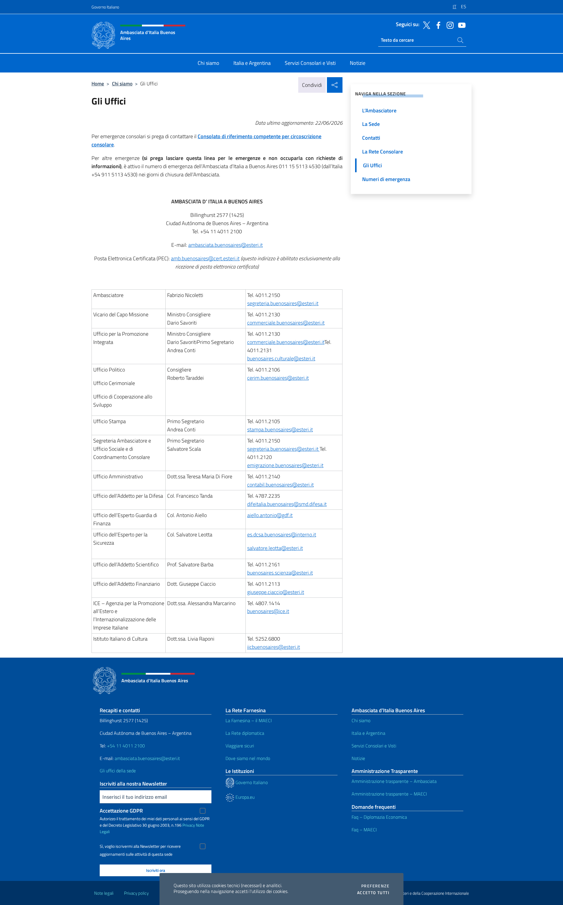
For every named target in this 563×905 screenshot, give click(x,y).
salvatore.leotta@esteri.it (275, 548)
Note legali (103, 893)
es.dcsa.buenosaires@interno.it (281, 534)
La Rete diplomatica (244, 733)
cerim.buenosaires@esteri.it (278, 378)
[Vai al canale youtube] (460, 24)
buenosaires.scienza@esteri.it (280, 573)
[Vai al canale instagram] (449, 24)
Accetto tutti (373, 893)
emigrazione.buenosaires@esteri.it (285, 465)
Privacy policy (136, 893)
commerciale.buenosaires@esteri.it (286, 323)
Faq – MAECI (364, 829)
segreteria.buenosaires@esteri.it (282, 303)
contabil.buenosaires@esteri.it (280, 485)
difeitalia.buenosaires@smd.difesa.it (287, 504)
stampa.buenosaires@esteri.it (280, 429)
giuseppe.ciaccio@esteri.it (275, 592)
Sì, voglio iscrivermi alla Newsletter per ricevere (140, 846)
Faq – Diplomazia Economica (379, 816)
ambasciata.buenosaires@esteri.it (225, 245)
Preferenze (375, 886)
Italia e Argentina (368, 733)
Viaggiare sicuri (239, 745)
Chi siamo (122, 83)
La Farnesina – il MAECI (248, 720)
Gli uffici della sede (118, 770)
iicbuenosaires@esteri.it (273, 647)
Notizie (358, 758)
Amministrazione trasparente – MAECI (389, 793)
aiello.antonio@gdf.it (270, 515)
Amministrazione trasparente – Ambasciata (394, 781)
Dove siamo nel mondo (247, 758)
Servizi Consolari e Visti (374, 745)
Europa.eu (244, 797)
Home (97, 83)
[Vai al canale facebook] (437, 24)
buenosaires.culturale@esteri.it (281, 358)
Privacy (188, 825)
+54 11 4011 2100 (125, 745)
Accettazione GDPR (121, 811)
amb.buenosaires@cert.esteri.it (205, 258)
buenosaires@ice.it (268, 611)
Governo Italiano (105, 7)
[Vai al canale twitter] (425, 24)
